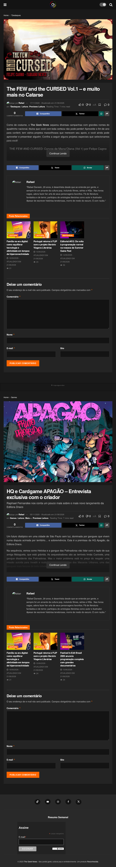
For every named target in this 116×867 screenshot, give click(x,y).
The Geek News (30, 861)
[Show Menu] (5, 4)
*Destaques (16, 15)
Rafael (21, 102)
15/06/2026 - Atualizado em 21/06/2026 (41, 255)
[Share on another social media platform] (107, 113)
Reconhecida (92, 861)
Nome (11, 334)
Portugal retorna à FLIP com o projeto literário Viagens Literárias (45, 244)
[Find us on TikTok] (37, 802)
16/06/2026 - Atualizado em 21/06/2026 (14, 261)
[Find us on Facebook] (68, 801)
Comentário (14, 296)
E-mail (11, 348)
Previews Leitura (37, 106)
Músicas (67, 647)
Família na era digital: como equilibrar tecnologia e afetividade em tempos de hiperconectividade (18, 248)
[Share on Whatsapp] (101, 113)
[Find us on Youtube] (48, 801)
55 (64, 265)
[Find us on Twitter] (78, 802)
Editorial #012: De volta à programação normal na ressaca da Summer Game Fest (72, 246)
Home (6, 15)
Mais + (28, 518)
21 (10, 268)
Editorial (68, 235)
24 (37, 261)
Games (14, 397)
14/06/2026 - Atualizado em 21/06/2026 (67, 258)
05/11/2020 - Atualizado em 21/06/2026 (47, 514)
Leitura (25, 106)
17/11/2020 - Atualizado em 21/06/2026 (47, 102)
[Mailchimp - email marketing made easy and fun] (58, 848)
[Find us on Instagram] (58, 801)
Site (62, 348)
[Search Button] (110, 4)
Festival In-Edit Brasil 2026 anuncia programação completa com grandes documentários (72, 659)
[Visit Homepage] (53, 5)
